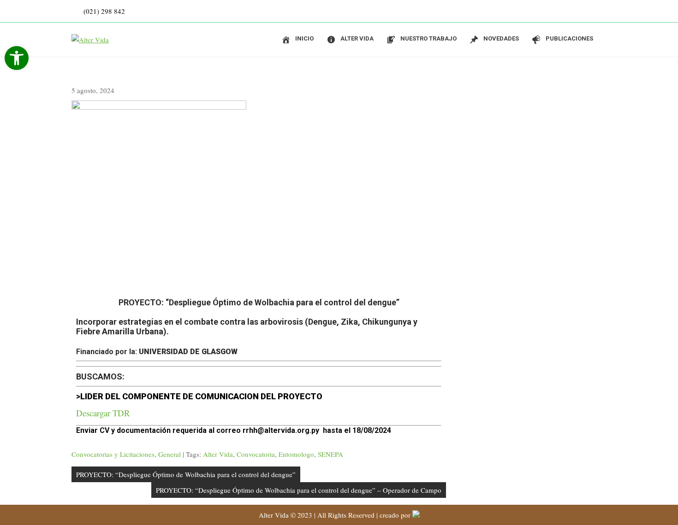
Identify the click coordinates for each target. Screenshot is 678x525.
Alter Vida (218, 454)
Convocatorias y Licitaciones (113, 454)
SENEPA (330, 454)
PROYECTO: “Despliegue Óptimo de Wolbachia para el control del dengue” (186, 474)
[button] (17, 58)
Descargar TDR (103, 413)
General (169, 454)
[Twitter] (597, 11)
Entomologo (296, 454)
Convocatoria (256, 454)
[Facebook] (578, 11)
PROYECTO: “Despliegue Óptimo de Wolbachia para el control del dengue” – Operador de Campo (298, 490)
